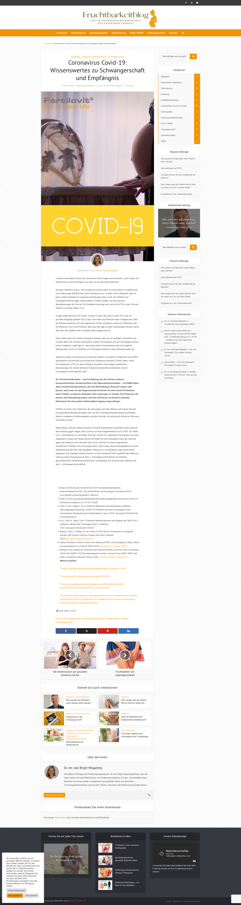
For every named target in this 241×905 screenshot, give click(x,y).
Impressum (177, 901)
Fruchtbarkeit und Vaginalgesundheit (179, 324)
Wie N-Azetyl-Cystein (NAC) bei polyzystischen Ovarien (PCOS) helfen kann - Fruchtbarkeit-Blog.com (180, 333)
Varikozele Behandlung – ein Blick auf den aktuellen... (127, 883)
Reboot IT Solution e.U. (78, 901)
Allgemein (75, 56)
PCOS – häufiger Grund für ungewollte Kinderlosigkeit (180, 340)
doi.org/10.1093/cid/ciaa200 (79, 538)
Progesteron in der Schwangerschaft (74, 718)
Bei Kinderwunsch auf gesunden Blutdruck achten (126, 859)
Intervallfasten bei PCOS (171, 168)
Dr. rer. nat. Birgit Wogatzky (111, 85)
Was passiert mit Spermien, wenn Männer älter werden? (78, 701)
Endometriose (119, 32)
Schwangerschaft (156, 32)
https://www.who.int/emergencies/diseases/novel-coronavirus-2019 (93, 568)
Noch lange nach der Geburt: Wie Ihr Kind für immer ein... (134, 701)
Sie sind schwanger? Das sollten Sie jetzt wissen (180, 352)
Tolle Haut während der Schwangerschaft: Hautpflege (134, 735)
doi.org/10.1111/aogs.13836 (113, 546)
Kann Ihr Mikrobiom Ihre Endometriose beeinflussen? (133, 718)
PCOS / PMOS (136, 32)
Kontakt (173, 32)
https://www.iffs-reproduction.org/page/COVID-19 (85, 576)
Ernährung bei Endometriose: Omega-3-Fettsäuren (127, 871)
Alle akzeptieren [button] (15, 895)
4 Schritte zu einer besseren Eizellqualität (127, 846)
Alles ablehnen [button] (31, 895)
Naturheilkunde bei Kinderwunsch (74, 743)
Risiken (125, 618)
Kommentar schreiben (86, 85)
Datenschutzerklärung (191, 901)
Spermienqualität (99, 32)
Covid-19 (61, 618)
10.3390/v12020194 (116, 557)
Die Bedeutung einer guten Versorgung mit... (66, 858)
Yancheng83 (169, 362)
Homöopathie (71, 736)
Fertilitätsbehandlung (94, 618)
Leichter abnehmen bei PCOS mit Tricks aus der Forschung (180, 374)
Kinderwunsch (78, 32)
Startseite (62, 32)
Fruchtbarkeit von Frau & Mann (78, 733)
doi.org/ (102, 557)
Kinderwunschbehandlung (94, 56)
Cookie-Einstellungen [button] (16, 890)
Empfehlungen (74, 618)
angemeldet (60, 817)
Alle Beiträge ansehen (54, 795)
